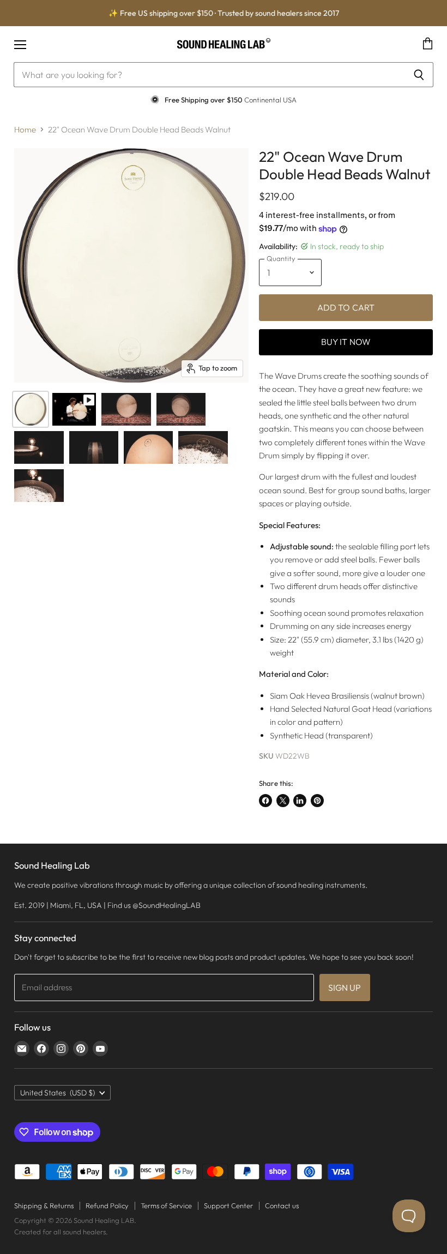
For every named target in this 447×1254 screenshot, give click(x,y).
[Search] (418, 74)
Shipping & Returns (44, 1205)
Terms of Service (166, 1205)
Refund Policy (107, 1205)
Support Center (228, 1205)
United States (57, 1093)
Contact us (282, 1205)
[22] (30, 409)
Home (25, 129)
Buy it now (346, 341)
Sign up (344, 987)
